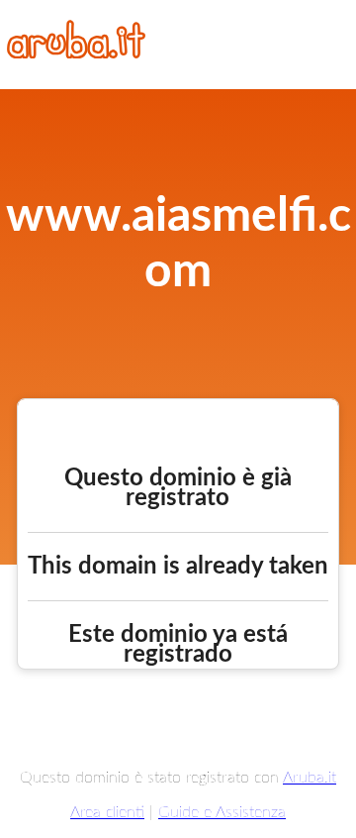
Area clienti (107, 812)
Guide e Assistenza (222, 812)
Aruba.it (309, 778)
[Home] (76, 53)
